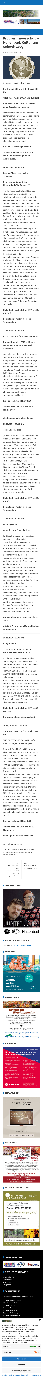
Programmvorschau (9, 854)
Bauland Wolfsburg (10, 1313)
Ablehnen (21, 1365)
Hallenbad (13, 852)
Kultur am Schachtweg (24, 852)
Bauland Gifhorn (9, 1305)
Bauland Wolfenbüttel (11, 1315)
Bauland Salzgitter (10, 1310)
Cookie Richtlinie (8, 1375)
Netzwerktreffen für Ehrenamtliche (30, 865)
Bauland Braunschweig (12, 1300)
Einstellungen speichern (21, 1370)
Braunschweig (8, 1277)
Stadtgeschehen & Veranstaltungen (22, 849)
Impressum (36, 1375)
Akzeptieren (21, 1359)
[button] (40, 1321)
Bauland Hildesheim (10, 1303)
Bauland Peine (8, 1308)
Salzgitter (7, 1285)
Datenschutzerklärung (23, 1375)
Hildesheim (7, 1280)
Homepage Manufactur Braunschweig (18, 1296)
